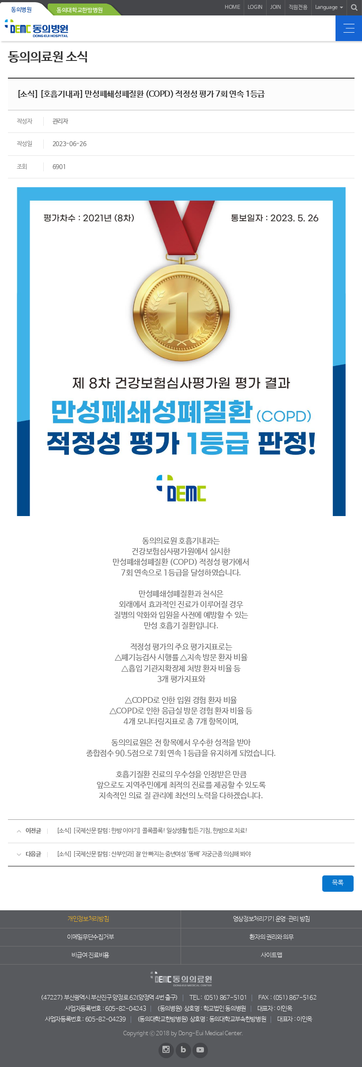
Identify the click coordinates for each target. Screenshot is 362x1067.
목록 (337, 883)
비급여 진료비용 (90, 955)
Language (326, 7)
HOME (232, 7)
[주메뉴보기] (349, 28)
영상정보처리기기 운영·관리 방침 (271, 919)
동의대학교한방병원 (80, 10)
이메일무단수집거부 (90, 937)
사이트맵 (271, 955)
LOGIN (255, 7)
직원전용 (298, 7)
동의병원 (21, 10)
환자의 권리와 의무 (271, 937)
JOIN (275, 7)
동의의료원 (36, 28)
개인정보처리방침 (88, 919)
